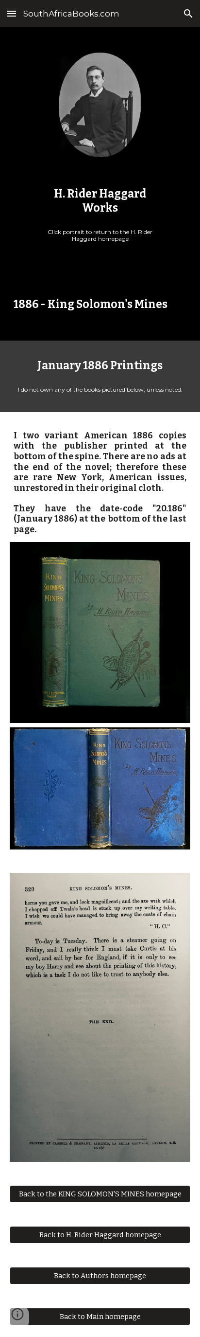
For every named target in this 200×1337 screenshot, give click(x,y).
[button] (11, 13)
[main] (100, 201)
